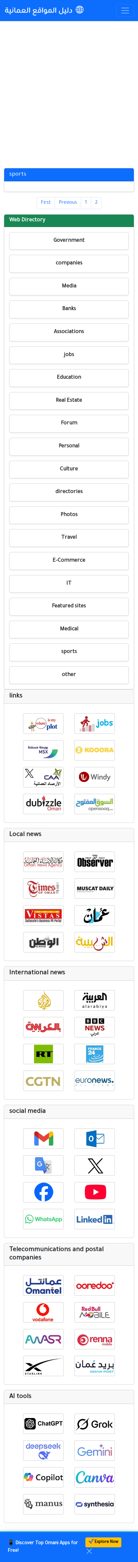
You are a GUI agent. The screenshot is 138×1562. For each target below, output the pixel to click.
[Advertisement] (69, 93)
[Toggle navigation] (125, 10)
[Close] (89, 1551)
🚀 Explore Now (103, 1542)
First (46, 203)
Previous (68, 203)
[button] (43, 723)
